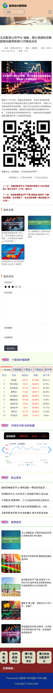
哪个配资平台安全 (29, 657)
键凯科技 (14, 399)
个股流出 (38, 369)
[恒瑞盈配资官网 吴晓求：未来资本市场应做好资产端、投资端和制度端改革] (11, 633)
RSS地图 (30, 678)
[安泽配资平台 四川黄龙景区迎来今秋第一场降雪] (12, 251)
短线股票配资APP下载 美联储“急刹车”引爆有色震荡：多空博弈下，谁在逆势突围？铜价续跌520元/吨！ (26, 197)
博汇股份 (14, 383)
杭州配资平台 (14, 657)
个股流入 (27, 369)
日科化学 (14, 407)
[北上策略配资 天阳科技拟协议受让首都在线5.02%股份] (39, 222)
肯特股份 (14, 387)
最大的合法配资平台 (44, 657)
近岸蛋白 (14, 395)
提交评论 (11, 348)
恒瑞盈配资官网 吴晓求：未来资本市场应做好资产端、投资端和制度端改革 (36, 629)
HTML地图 (41, 678)
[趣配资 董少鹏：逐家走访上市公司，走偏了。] (11, 610)
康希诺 (14, 391)
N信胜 (14, 380)
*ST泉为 (13, 415)
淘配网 (4, 657)
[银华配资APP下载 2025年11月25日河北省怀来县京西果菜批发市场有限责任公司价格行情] (11, 586)
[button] (3, 450)
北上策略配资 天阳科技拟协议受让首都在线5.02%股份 (36, 534)
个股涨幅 (6, 369)
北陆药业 (14, 403)
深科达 (14, 411)
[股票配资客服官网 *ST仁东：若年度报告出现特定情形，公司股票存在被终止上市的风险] (12, 223)
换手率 (48, 369)
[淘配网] (15, 5)
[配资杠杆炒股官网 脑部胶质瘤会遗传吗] (11, 563)
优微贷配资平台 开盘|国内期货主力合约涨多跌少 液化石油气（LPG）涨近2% (26, 187)
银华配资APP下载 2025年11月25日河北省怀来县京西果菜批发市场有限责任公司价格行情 (36, 582)
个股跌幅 (16, 369)
